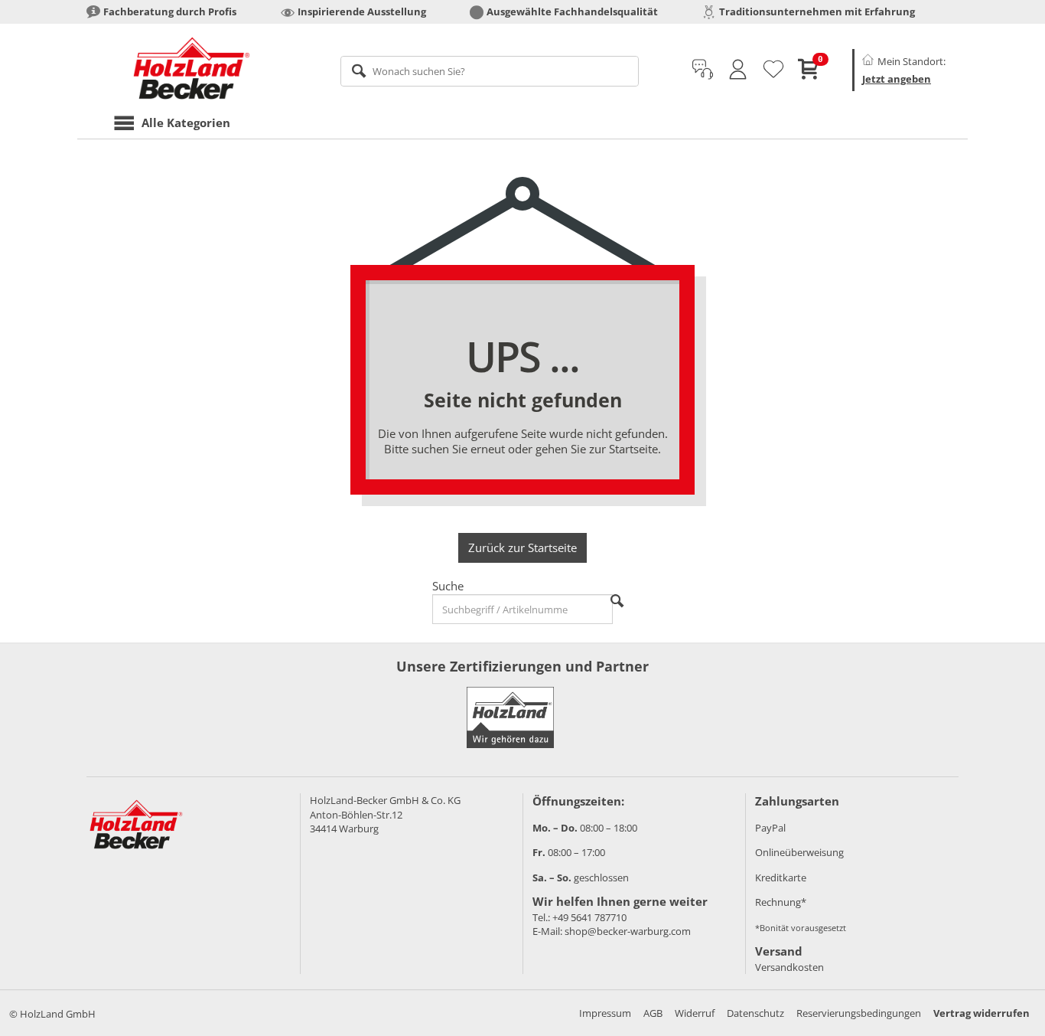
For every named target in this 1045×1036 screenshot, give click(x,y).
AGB (652, 1013)
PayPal (770, 828)
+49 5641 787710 (589, 917)
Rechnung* (780, 902)
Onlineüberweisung (799, 852)
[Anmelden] (738, 69)
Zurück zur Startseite (522, 547)
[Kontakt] (702, 69)
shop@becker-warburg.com (628, 931)
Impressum (605, 1013)
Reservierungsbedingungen (858, 1013)
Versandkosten (789, 967)
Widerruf (695, 1013)
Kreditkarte (780, 877)
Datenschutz (755, 1013)
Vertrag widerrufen (981, 1013)
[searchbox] (490, 71)
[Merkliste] (773, 69)
